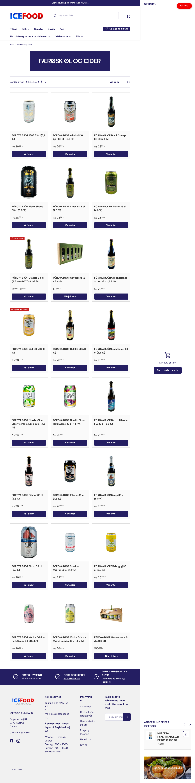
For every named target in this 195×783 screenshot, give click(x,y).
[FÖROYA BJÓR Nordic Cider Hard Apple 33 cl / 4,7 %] (70, 396)
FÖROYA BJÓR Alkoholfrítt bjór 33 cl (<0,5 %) (68, 137)
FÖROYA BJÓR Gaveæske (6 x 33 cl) (69, 279)
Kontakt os (85, 739)
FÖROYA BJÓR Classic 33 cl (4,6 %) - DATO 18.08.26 (28, 279)
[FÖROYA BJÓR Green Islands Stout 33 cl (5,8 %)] (111, 254)
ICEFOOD (20, 769)
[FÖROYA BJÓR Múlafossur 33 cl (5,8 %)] (111, 325)
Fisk (24, 29)
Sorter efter (17, 82)
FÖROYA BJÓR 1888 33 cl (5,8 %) (29, 137)
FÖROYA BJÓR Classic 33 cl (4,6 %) (69, 208)
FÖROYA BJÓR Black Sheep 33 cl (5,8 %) (110, 137)
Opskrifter (85, 706)
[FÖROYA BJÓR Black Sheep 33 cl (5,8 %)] (111, 112)
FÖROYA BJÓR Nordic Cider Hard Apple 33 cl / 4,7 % (69, 422)
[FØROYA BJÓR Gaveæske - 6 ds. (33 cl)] (111, 614)
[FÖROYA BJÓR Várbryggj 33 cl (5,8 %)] (111, 542)
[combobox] (84, 15)
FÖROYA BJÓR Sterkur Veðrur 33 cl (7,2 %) (66, 568)
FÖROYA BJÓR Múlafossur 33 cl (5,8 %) (111, 350)
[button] (128, 16)
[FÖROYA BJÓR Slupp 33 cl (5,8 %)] (111, 471)
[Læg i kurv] (186, 734)
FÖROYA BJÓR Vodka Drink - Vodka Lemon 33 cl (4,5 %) (69, 639)
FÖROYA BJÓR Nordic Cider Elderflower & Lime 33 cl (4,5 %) (28, 424)
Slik (78, 36)
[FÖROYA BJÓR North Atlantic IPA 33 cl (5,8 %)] (111, 396)
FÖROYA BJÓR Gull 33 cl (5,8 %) (28, 350)
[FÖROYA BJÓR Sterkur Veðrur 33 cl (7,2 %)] (70, 542)
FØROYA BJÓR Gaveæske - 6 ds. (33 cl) (110, 639)
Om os (83, 744)
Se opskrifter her (72, 678)
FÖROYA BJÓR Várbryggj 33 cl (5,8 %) (110, 568)
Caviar (51, 29)
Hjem (12, 44)
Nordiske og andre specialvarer (28, 36)
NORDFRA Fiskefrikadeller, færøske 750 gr (168, 737)
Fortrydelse (184, 6)
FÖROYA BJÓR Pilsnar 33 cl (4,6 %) (27, 496)
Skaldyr (38, 29)
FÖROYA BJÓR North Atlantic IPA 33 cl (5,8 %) (111, 422)
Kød (62, 29)
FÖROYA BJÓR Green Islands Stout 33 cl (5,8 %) (110, 279)
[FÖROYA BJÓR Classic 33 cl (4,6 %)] (70, 183)
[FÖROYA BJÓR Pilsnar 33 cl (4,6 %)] (29, 471)
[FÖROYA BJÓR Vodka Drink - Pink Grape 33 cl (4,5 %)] (29, 614)
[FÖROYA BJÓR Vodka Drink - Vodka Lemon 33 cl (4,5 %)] (70, 614)
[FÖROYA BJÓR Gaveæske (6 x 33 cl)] (70, 254)
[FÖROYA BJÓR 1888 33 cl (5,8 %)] (29, 112)
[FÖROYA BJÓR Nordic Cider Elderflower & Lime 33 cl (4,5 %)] (29, 396)
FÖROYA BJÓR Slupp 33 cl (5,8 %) (109, 496)
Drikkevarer (61, 36)
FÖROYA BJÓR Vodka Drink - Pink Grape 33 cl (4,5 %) (28, 639)
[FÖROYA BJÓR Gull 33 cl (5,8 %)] (29, 325)
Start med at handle (167, 370)
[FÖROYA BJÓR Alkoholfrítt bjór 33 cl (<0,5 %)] (70, 112)
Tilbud (13, 29)
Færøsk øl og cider (24, 44)
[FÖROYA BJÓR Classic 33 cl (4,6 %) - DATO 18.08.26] (29, 254)
